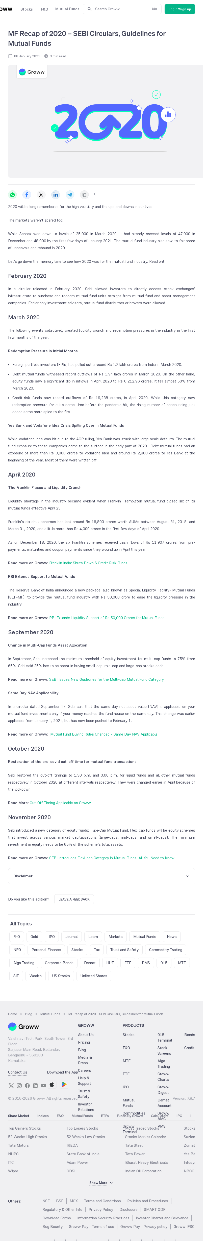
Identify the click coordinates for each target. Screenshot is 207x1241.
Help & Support (84, 1080)
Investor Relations (86, 1106)
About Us (86, 1034)
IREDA (72, 1145)
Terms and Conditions (102, 1201)
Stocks (129, 1034)
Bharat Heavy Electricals (146, 1162)
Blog (82, 1049)
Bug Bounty (52, 1226)
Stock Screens (164, 1050)
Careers (84, 1070)
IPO (126, 1087)
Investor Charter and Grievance (162, 1218)
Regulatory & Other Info (62, 1209)
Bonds (189, 1034)
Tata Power (135, 1154)
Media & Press (85, 1060)
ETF (126, 1074)
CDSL (71, 1171)
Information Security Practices (103, 1218)
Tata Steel (134, 1145)
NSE (46, 1201)
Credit (189, 1047)
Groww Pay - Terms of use (91, 1226)
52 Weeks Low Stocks (86, 1136)
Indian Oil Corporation (143, 1171)
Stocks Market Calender (145, 1136)
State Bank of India (83, 1154)
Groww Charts (163, 1076)
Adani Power (77, 1162)
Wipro (13, 1171)
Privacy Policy (101, 1209)
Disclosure (128, 1209)
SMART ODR (155, 1209)
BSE (59, 1201)
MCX (74, 1201)
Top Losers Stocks (82, 1128)
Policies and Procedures (147, 1201)
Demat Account (165, 1102)
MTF (127, 1060)
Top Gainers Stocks (24, 1128)
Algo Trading (164, 1063)
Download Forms (56, 1218)
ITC (11, 1162)
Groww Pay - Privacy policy (143, 1226)
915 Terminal (165, 1037)
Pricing (84, 1042)
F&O (126, 1047)
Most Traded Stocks (142, 1128)
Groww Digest (163, 1089)
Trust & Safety (84, 1093)
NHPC (13, 1154)
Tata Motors (18, 1145)
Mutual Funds (129, 1102)
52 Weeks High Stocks (27, 1136)
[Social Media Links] (11, 1086)
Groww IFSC (184, 1226)
